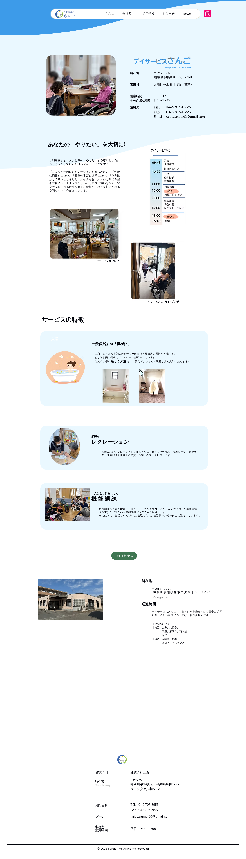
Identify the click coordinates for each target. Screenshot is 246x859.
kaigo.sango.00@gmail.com (150, 816)
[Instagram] (207, 13)
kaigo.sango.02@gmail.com (185, 116)
